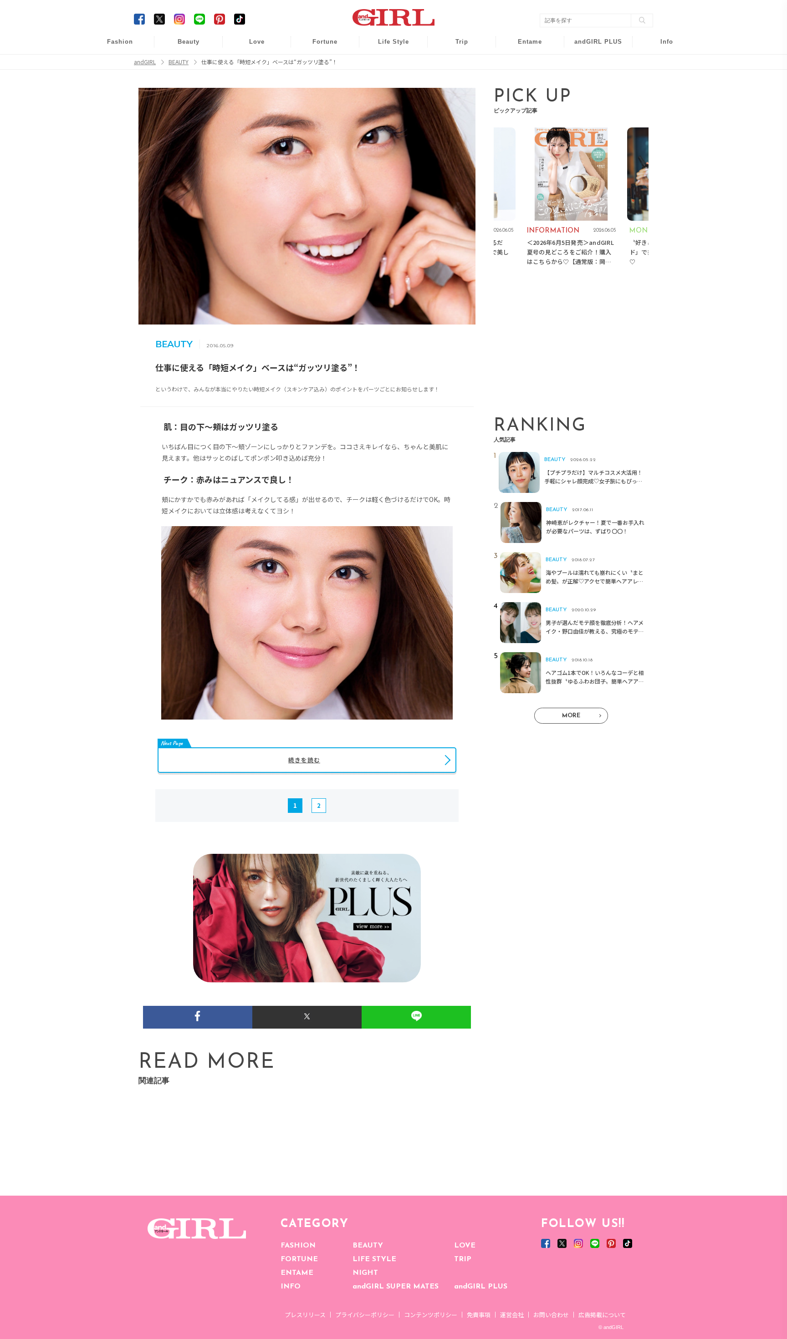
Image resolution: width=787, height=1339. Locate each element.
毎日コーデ (114, 46)
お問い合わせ (551, 1315)
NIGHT (365, 1273)
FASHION (298, 1245)
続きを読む (304, 760)
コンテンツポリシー (430, 1315)
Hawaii (455, 46)
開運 (318, 46)
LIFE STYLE (374, 1259)
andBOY (524, 46)
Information (592, 99)
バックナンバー (660, 64)
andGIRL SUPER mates (660, 116)
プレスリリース (305, 1315)
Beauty (188, 41)
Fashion (592, 46)
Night (250, 81)
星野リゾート (455, 64)
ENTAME (297, 1273)
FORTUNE (299, 1259)
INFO (291, 1286)
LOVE (464, 1245)
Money (387, 46)
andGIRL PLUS (480, 1286)
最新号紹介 (660, 46)
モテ (250, 64)
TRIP (462, 1259)
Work (387, 64)
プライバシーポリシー (364, 1315)
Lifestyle (592, 81)
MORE (571, 716)
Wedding (250, 46)
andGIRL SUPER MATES (396, 1286)
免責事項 (479, 1315)
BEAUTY (368, 1245)
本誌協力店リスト (660, 81)
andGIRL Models (660, 99)
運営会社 (512, 1315)
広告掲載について (602, 1315)
